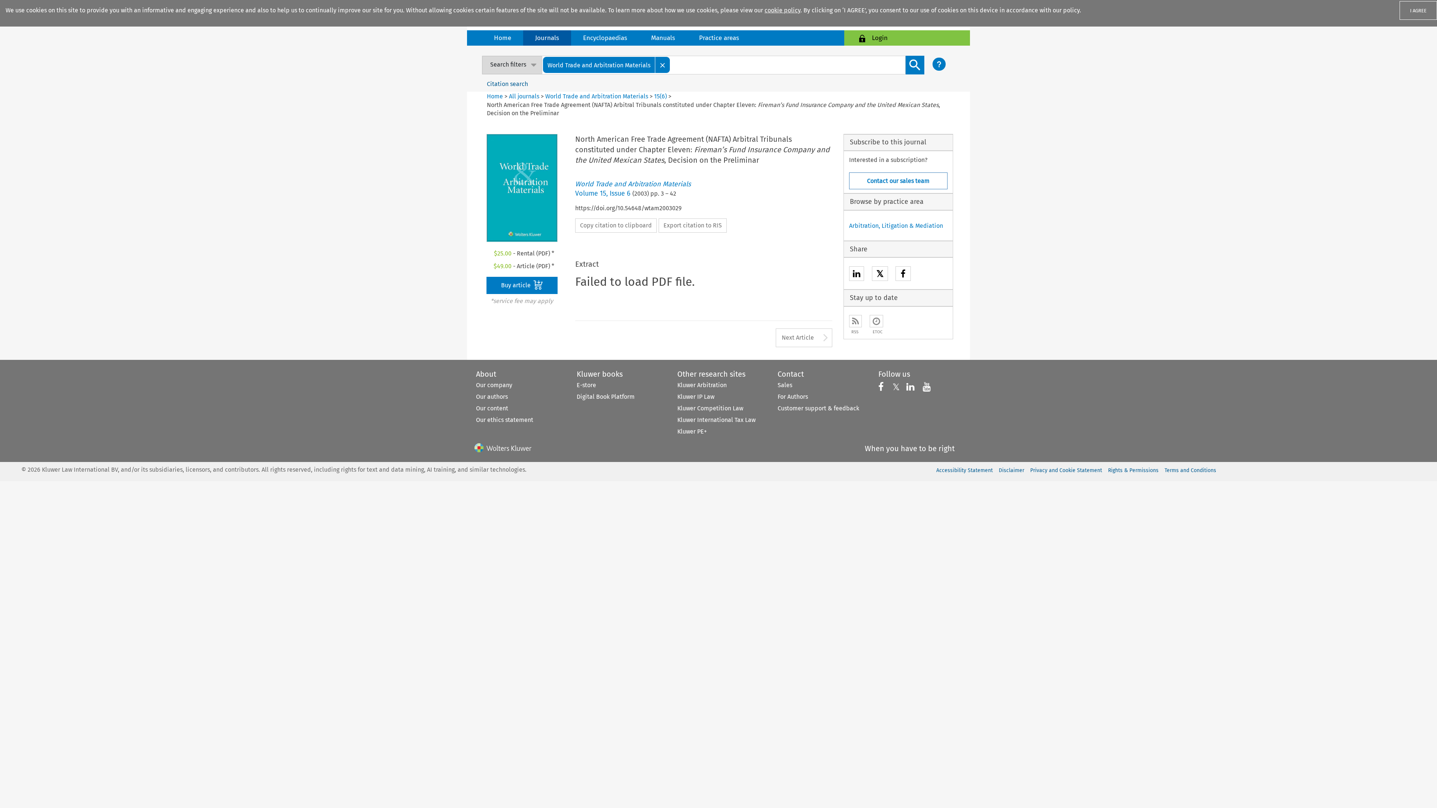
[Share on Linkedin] (856, 274)
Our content (492, 408)
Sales (785, 385)
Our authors (492, 396)
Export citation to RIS (692, 225)
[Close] (662, 64)
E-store (586, 385)
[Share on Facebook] (903, 274)
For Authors (793, 396)
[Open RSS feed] (855, 321)
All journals (525, 96)
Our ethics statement (504, 419)
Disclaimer (1011, 470)
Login (880, 38)
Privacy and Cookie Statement (1066, 470)
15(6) (660, 96)
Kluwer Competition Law (710, 408)
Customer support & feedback (818, 408)
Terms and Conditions (1190, 470)
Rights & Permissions (1133, 470)
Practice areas (719, 38)
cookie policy (782, 10)
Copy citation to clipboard (616, 225)
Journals (547, 38)
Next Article (798, 337)
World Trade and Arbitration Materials (596, 96)
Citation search (507, 84)
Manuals (663, 38)
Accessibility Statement (964, 470)
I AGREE (1418, 10)
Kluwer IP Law (695, 396)
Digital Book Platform (606, 396)
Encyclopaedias (605, 38)
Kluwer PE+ (692, 431)
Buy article (516, 285)
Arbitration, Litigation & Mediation (896, 225)
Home (502, 38)
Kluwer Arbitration (702, 385)
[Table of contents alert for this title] (876, 321)
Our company (494, 385)
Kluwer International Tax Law (716, 419)
